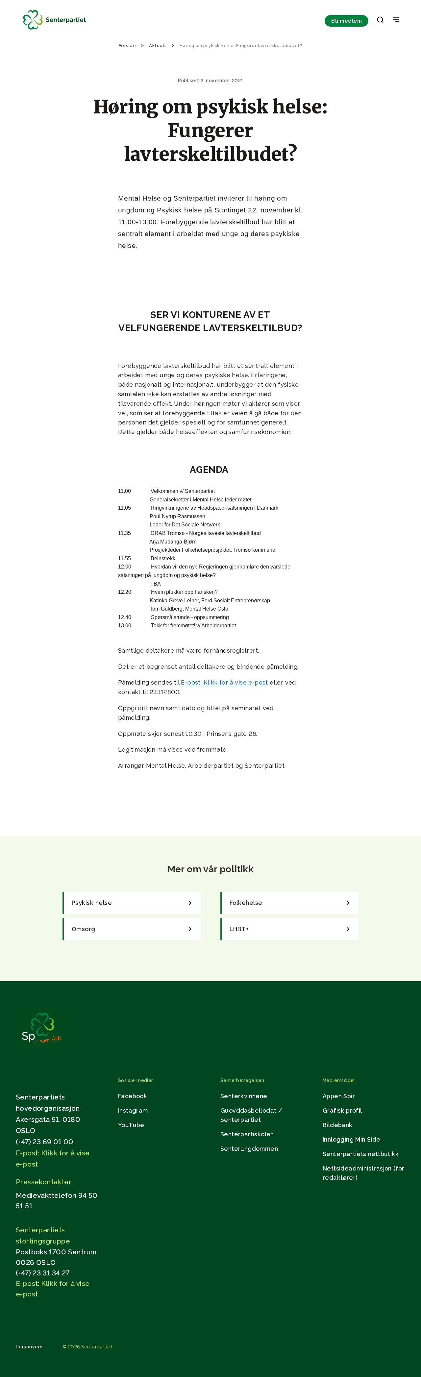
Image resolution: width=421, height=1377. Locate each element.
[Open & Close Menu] (396, 20)
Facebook (132, 1096)
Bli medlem (346, 21)
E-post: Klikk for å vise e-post (224, 682)
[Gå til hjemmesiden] (42, 1046)
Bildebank (338, 1125)
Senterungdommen (249, 1148)
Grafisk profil (342, 1110)
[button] (380, 21)
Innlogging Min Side (352, 1139)
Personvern (29, 1346)
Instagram (133, 1110)
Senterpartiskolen (247, 1134)
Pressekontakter (43, 1182)
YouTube (131, 1125)
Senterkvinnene (243, 1096)
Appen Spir (339, 1096)
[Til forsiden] (54, 30)
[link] (131, 903)
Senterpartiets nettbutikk (361, 1153)
